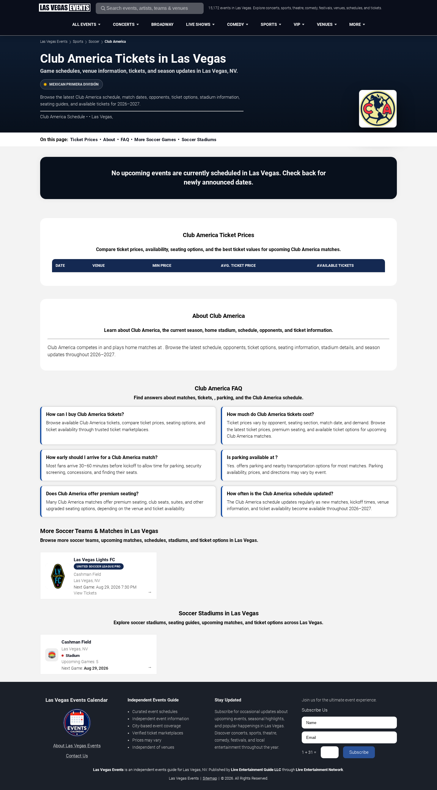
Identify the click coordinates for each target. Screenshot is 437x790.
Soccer (94, 42)
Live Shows (198, 24)
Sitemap (210, 778)
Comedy (235, 24)
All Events (84, 24)
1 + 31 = (309, 752)
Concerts (124, 24)
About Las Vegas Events (77, 745)
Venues (325, 24)
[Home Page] (64, 8)
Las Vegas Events (53, 42)
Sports (269, 24)
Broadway (162, 24)
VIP (297, 24)
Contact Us (77, 756)
